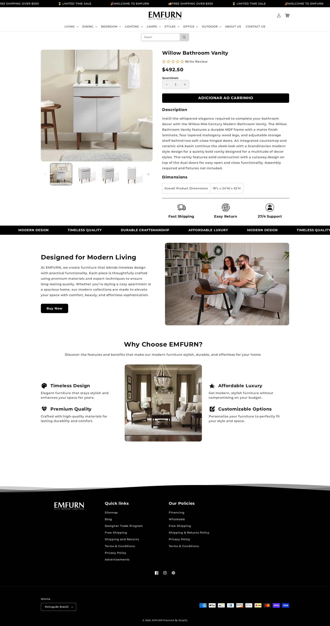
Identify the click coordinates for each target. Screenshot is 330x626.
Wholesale (177, 519)
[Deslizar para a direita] (148, 174)
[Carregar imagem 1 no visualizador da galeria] (61, 174)
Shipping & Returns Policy (189, 532)
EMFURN (157, 620)
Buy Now (54, 308)
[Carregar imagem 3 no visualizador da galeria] (108, 174)
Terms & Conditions (120, 546)
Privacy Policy (115, 553)
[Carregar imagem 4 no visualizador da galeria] (132, 174)
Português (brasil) (57, 606)
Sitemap (111, 512)
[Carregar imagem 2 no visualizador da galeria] (85, 174)
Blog (108, 519)
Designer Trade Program (124, 526)
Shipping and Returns (122, 539)
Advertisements (117, 559)
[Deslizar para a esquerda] (45, 174)
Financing (176, 512)
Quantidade (170, 77)
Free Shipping (116, 532)
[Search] (184, 37)
